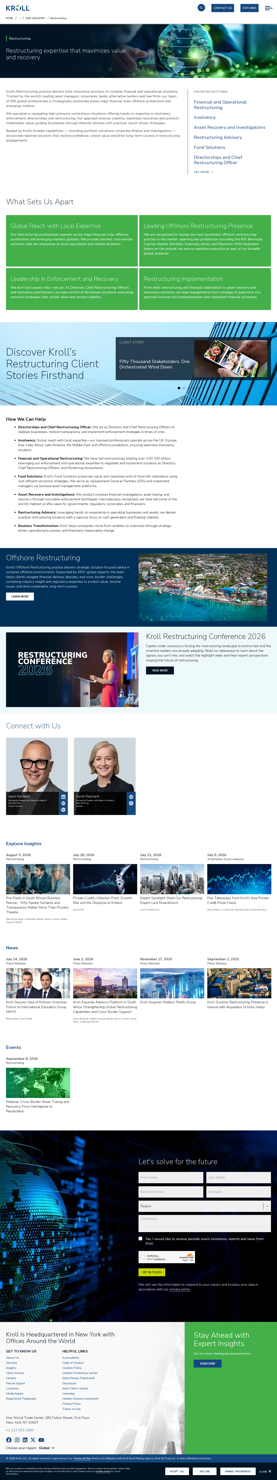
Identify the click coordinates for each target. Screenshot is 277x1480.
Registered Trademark (21, 1399)
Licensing (68, 1393)
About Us (12, 1358)
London (79, 806)
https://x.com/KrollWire (33, 1440)
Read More (160, 670)
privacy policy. (180, 1289)
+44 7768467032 (131, 803)
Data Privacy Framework (78, 1378)
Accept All (177, 1471)
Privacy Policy (71, 1404)
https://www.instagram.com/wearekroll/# (17, 1439)
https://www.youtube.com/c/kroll (41, 1440)
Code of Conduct (73, 1363)
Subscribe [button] (207, 1363)
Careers (11, 1378)
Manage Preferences (238, 1471)
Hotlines (249, 8)
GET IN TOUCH (151, 1272)
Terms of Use (71, 1409)
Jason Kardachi (63, 797)
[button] (201, 8)
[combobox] (47, 1448)
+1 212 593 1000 (20, 1430)
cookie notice (103, 1471)
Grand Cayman (15, 806)
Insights (11, 1368)
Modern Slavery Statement (80, 1399)
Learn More (19, 596)
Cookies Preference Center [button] (80, 1373)
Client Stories (15, 1373)
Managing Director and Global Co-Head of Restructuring (27, 801)
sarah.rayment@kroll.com (131, 797)
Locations (12, 1388)
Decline (205, 1471)
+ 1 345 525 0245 (63, 810)
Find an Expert (15, 1383)
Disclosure (69, 1383)
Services (11, 1363)
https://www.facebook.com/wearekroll (9, 1440)
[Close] (269, 1471)
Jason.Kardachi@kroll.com (63, 803)
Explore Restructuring (211, 92)
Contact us (223, 8)
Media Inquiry (14, 1393)
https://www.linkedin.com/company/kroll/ (25, 1440)
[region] (138, 1471)
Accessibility (70, 1358)
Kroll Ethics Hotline (75, 1388)
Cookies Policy (72, 1368)
